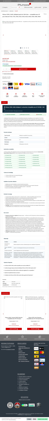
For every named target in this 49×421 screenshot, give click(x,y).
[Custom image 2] (24, 405)
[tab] (4, 102)
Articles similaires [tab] (5, 293)
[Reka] (4, 88)
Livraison (20, 413)
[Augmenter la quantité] (9, 69)
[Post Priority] (36, 356)
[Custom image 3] (32, 405)
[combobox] (14, 7)
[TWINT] (10, 84)
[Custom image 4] (39, 405)
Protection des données (23, 354)
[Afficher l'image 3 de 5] (24, 47)
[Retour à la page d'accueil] (24, 4)
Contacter (20, 350)
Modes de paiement (22, 357)
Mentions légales (22, 352)
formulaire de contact (10, 349)
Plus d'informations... (12, 419)
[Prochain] (45, 35)
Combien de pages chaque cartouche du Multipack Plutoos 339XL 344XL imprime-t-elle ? (20, 267)
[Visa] (27, 84)
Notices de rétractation (23, 359)
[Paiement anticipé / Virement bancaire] (16, 88)
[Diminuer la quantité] (3, 69)
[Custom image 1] (4, 84)
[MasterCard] (21, 84)
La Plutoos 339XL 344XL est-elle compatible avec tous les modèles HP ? (17, 265)
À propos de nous (22, 346)
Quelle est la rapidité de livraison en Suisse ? (12, 272)
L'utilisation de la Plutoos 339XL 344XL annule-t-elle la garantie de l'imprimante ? (19, 275)
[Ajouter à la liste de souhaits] (21, 298)
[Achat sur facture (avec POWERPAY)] (32, 84)
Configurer (29, 419)
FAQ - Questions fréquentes (24, 361)
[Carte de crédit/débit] (10, 88)
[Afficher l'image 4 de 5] (26, 47)
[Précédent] (3, 35)
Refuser (34, 419)
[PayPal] (38, 84)
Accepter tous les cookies (42, 419)
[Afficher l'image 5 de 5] (28, 47)
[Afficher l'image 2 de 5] (22, 47)
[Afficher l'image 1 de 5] (20, 47)
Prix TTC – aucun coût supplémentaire (8, 61)
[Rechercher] (19, 7)
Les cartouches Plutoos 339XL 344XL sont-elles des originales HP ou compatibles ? (19, 270)
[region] (24, 38)
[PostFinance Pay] (15, 84)
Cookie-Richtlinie (22, 356)
